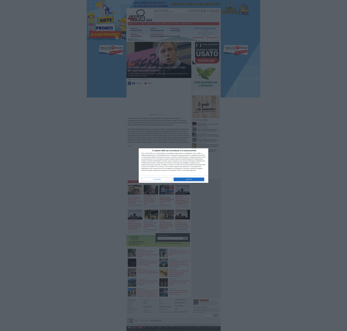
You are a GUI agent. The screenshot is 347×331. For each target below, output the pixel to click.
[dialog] (173, 165)
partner (154, 153)
